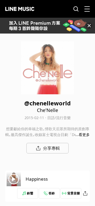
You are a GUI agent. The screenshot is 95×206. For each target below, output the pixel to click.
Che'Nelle (47, 110)
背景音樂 (73, 193)
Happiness (37, 179)
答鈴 (52, 193)
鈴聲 (30, 193)
